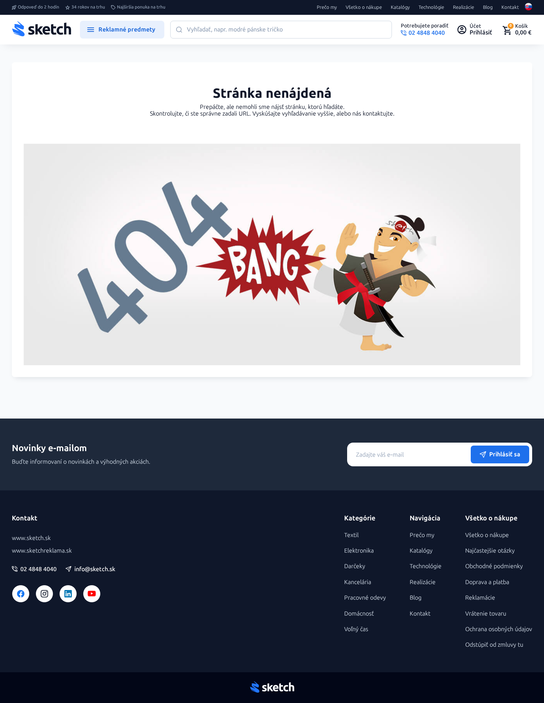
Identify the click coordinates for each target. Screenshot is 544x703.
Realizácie (463, 7)
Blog (488, 7)
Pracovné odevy (365, 597)
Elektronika (359, 550)
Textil (351, 535)
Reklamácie (480, 597)
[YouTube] (92, 594)
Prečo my (327, 7)
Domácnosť (359, 613)
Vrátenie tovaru (485, 613)
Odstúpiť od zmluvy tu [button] (494, 644)
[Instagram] (44, 594)
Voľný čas (356, 629)
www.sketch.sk (31, 538)
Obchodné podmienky (494, 566)
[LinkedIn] (68, 594)
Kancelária (357, 582)
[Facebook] (21, 594)
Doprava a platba (487, 582)
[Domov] (41, 29)
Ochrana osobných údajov (498, 629)
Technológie (431, 7)
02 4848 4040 (38, 569)
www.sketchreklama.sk (42, 550)
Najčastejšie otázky (490, 550)
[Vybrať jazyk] (528, 7)
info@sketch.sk (94, 569)
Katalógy (400, 7)
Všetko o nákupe (364, 7)
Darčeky (354, 566)
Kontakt (510, 7)
